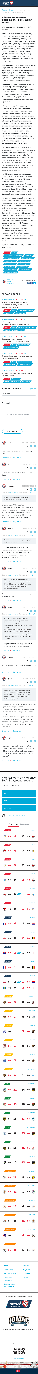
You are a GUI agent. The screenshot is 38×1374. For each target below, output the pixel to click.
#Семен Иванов (22, 266)
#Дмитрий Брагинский (11, 258)
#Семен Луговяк (24, 264)
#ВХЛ (14, 252)
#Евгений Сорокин (10, 269)
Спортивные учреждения (8, 1279)
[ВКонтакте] (28, 283)
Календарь (27, 1274)
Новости (26, 1266)
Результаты (27, 1270)
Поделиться (17, 458)
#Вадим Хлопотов (10, 264)
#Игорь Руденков (10, 261)
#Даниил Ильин (9, 266)
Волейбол (8, 996)
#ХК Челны (28, 255)
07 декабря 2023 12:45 (8, 336)
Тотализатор (8, 1270)
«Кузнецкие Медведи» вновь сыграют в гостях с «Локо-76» (17, 374)
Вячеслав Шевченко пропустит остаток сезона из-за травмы (17, 357)
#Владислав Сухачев (25, 364)
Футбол (8, 917)
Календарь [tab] (24, 824)
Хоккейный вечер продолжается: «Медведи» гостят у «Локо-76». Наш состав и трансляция (15, 305)
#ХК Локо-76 (8, 313)
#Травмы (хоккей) (10, 364)
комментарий (14, 493)
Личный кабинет (10, 1274)
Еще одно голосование (15, 815)
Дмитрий (32, 614)
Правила (32, 389)
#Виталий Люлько (25, 269)
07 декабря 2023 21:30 (8, 300)
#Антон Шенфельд (27, 258)
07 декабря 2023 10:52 (8, 370)
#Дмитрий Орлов (23, 344)
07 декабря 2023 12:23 (8, 353)
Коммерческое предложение (9, 1285)
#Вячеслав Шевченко (24, 361)
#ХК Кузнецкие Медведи (26, 310)
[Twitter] (34, 283)
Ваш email (6, 403)
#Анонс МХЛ (15, 379)
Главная (6, 1266)
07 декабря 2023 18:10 (8, 319)
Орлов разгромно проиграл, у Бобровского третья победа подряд (15, 340)
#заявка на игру (20, 313)
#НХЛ (13, 344)
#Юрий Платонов (24, 261)
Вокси (31, 493)
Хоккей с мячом (10, 1171)
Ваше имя (6, 393)
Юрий (31, 575)
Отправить (12, 431)
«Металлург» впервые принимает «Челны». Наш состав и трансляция (15, 323)
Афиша (25, 1278)
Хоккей (7, 252)
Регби (7, 1083)
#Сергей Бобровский (11, 347)
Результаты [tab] (13, 824)
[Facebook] (31, 283)
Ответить (5, 458)
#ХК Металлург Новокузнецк (13, 255)
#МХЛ (13, 310)
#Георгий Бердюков (11, 272)
